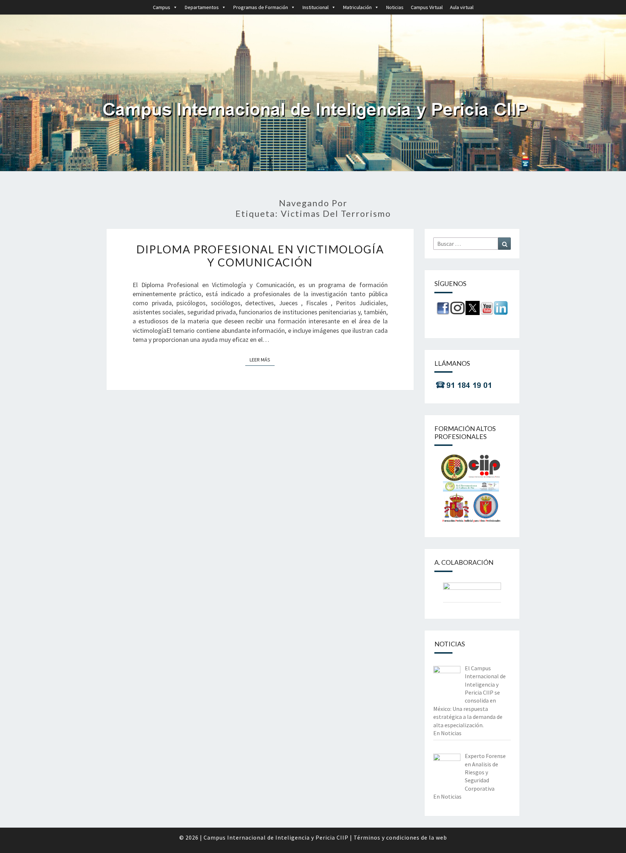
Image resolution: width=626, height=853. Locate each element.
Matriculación (357, 7)
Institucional (315, 7)
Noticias (395, 7)
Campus (161, 7)
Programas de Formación (260, 7)
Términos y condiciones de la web (400, 837)
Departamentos (202, 7)
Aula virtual (461, 7)
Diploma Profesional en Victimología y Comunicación (260, 256)
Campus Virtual (427, 7)
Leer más (262, 359)
